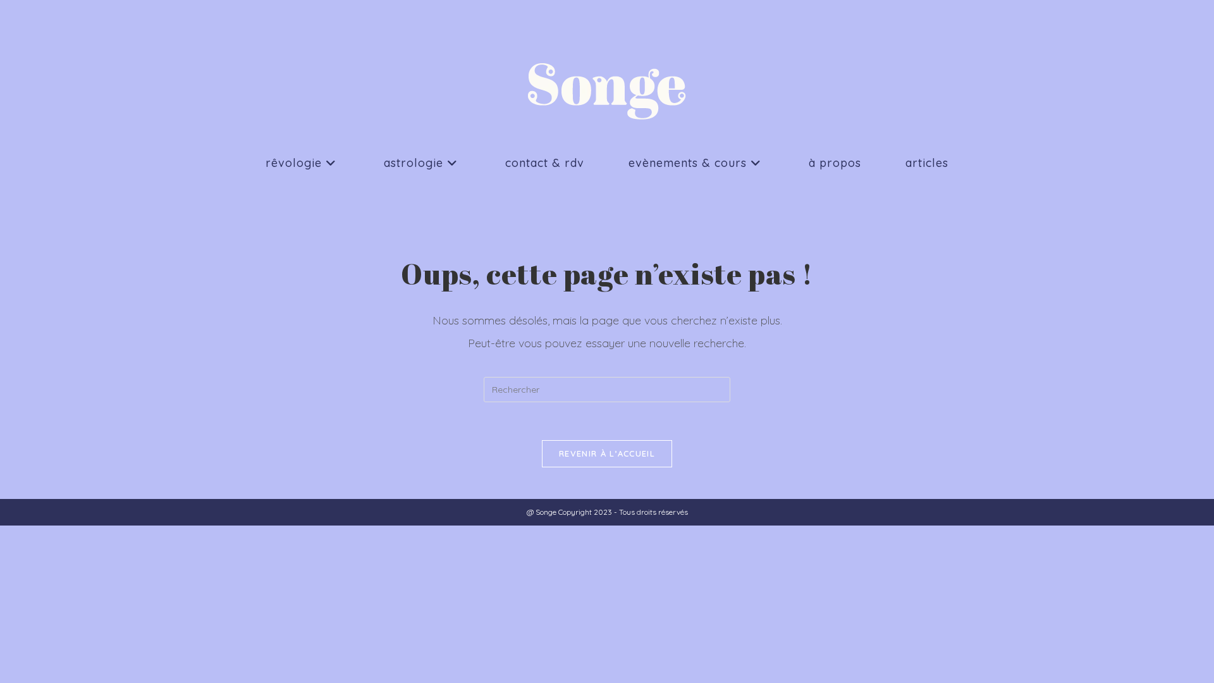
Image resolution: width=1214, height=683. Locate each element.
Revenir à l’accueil (607, 453)
